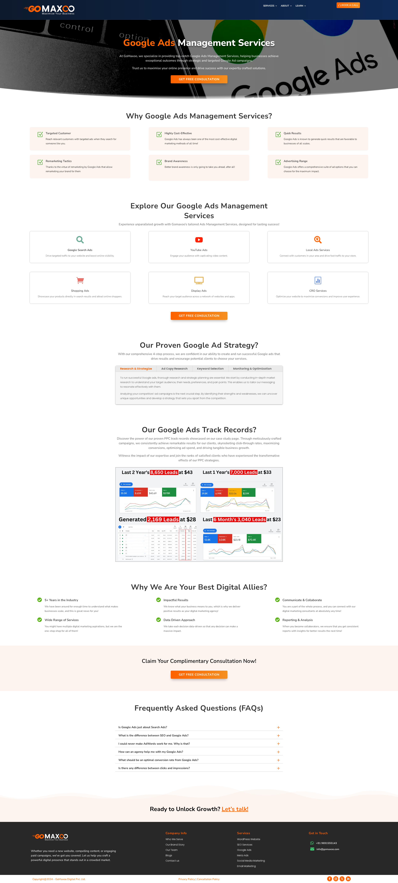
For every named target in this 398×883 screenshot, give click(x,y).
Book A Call (350, 5)
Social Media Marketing (251, 860)
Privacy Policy (186, 879)
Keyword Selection (210, 369)
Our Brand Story (175, 844)
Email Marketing (246, 866)
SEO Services (244, 844)
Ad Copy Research (174, 369)
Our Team (172, 850)
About (285, 6)
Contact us (172, 860)
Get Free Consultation (199, 79)
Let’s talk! (235, 809)
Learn (299, 6)
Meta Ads (242, 855)
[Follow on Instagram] (335, 878)
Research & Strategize (136, 369)
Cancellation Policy (208, 879)
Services (268, 6)
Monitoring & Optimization (252, 369)
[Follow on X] (342, 878)
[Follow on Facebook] (329, 878)
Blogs (169, 855)
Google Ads (244, 850)
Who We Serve (174, 839)
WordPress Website (248, 839)
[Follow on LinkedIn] (348, 878)
